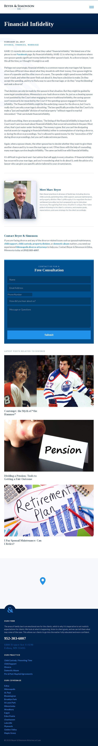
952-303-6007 (15, 638)
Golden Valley (10, 729)
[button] (43, 581)
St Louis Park (10, 702)
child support (10, 243)
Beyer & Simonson (19, 7)
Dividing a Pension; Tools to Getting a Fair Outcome (20, 477)
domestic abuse (61, 243)
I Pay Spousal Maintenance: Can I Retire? (22, 542)
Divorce (9, 45)
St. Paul (7, 692)
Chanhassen (9, 719)
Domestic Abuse (11, 670)
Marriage (33, 45)
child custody (25, 243)
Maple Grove (10, 733)
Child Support (10, 664)
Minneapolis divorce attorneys (31, 247)
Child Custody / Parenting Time (18, 660)
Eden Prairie (9, 716)
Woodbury (9, 709)
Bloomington (10, 696)
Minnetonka (9, 706)
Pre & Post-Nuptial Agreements (18, 674)
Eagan (7, 713)
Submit (49, 334)
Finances (21, 45)
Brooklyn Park (10, 699)
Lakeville (8, 723)
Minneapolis (9, 689)
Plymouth (8, 726)
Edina (6, 686)
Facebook (22, 54)
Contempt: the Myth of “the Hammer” (20, 413)
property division (41, 243)
